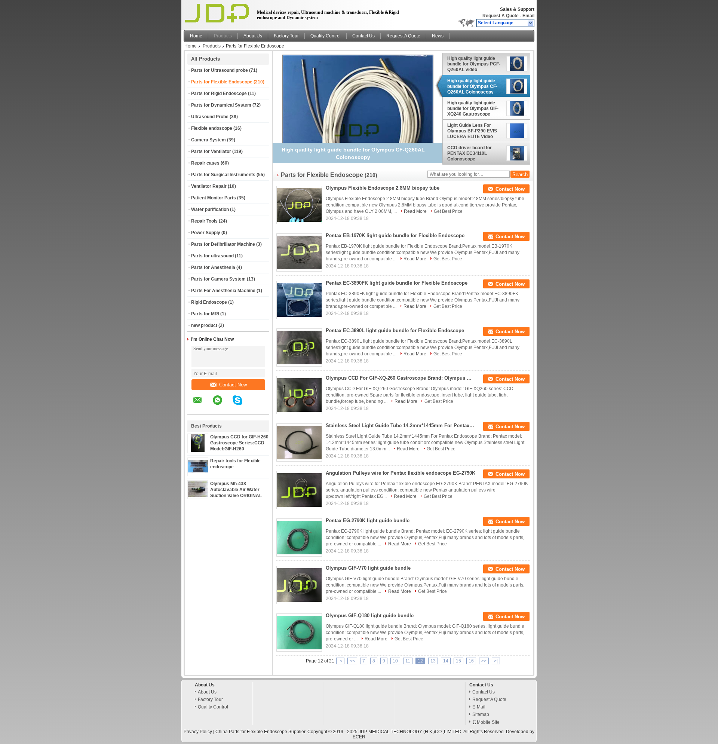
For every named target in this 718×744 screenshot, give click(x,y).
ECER (359, 737)
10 (395, 661)
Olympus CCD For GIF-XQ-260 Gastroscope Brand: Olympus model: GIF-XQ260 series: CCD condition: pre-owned (400, 378)
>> (484, 661)
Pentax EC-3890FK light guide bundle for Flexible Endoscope (396, 283)
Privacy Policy (198, 731)
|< (340, 661)
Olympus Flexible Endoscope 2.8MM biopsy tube (382, 188)
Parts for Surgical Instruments (223, 174)
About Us (252, 36)
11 (407, 661)
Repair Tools (204, 221)
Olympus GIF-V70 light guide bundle (368, 568)
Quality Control (325, 36)
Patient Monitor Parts (213, 197)
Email (528, 15)
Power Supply (205, 232)
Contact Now (233, 385)
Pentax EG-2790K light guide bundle (367, 520)
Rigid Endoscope (209, 302)
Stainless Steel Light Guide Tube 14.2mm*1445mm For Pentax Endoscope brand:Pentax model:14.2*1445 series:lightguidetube (400, 425)
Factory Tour (286, 36)
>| (496, 661)
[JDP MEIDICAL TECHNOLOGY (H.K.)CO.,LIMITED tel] (257, 408)
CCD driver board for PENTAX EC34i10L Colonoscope (469, 153)
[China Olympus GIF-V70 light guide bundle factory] (299, 585)
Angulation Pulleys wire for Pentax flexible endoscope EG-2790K (400, 473)
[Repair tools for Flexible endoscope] (198, 471)
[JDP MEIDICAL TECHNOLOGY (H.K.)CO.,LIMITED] (531, 23)
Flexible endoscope (211, 128)
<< (352, 661)
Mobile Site (488, 722)
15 (458, 661)
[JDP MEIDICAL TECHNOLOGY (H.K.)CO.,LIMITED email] (202, 405)
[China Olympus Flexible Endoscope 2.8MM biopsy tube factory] (299, 205)
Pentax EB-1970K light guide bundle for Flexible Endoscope (395, 235)
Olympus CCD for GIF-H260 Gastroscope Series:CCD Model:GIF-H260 (239, 442)
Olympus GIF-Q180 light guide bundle (370, 615)
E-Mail (478, 707)
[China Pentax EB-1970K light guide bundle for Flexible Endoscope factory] (299, 252)
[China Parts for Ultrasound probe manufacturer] (218, 13)
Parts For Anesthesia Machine (223, 290)
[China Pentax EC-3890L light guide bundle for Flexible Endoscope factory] (299, 347)
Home (196, 36)
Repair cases (205, 163)
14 (445, 661)
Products (223, 36)
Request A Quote (500, 15)
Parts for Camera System (218, 279)
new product (204, 325)
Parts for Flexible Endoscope (221, 82)
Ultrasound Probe (209, 116)
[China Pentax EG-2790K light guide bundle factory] (299, 537)
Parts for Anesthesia (213, 267)
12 (420, 661)
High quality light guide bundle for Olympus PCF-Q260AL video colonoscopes (473, 64)
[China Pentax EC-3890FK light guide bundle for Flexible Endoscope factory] (299, 300)
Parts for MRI (205, 313)
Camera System (208, 140)
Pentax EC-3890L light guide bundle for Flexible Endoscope (395, 330)
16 (471, 661)
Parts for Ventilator (211, 151)
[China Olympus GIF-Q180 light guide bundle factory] (299, 632)
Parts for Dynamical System (221, 105)
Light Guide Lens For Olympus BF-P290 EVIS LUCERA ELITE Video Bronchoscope (472, 131)
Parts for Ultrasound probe (219, 70)
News (438, 36)
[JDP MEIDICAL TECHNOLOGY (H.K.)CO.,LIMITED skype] (242, 405)
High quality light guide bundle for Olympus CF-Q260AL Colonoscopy (472, 86)
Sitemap (480, 714)
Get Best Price (448, 211)
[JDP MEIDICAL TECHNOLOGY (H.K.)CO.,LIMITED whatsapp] (222, 405)
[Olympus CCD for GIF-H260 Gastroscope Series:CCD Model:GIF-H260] (198, 450)
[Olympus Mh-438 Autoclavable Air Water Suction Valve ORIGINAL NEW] (198, 495)
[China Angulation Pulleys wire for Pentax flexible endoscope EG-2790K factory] (299, 490)
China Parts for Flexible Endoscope (251, 731)
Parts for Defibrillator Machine (223, 244)
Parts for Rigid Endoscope (219, 93)
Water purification (210, 209)
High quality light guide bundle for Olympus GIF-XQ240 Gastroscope (472, 108)
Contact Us (363, 36)
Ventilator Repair (209, 186)
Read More (415, 211)
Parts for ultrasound (212, 255)
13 (433, 661)
